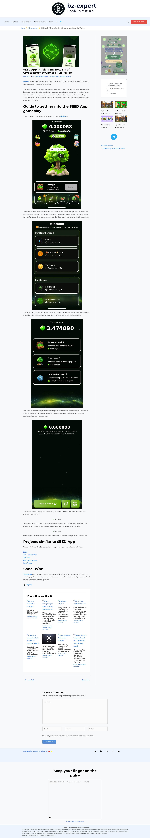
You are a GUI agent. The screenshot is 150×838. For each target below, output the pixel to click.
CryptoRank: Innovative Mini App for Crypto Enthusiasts (32, 650)
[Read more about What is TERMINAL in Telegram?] (33, 604)
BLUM (25, 552)
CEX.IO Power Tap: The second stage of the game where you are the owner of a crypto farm (80, 613)
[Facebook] (113, 751)
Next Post (86, 680)
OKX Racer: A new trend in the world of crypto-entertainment (49, 649)
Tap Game (15, 22)
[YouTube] (119, 751)
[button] (128, 21)
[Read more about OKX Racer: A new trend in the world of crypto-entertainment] (49, 639)
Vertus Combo (120, 148)
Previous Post (28, 680)
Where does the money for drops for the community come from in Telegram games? (49, 618)
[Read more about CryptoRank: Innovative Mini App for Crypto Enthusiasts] (33, 639)
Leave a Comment (65, 76)
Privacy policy (27, 751)
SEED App (26, 81)
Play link (63, 116)
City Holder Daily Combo (108, 148)
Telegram (29, 585)
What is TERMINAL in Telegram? (33, 612)
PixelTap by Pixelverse (30, 560)
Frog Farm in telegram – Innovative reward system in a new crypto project (64, 613)
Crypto (7, 22)
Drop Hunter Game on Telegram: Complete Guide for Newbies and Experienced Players (79, 656)
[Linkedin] (101, 751)
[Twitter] (95, 751)
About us (44, 751)
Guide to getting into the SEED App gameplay (114, 84)
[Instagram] (107, 751)
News (51, 22)
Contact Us (36, 751)
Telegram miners (26, 22)
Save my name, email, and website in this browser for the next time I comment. (69, 736)
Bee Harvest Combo (107, 145)
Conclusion (112, 94)
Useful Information (40, 22)
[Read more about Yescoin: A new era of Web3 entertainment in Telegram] (64, 638)
